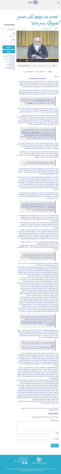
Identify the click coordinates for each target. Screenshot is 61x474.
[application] (37, 46)
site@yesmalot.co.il (22, 469)
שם (57, 433)
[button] (37, 46)
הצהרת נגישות (40, 469)
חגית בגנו (36, 470)
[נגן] (56, 60)
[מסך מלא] (18, 60)
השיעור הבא (29, 72)
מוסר (55, 28)
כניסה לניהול (12, 469)
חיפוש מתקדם (9, 51)
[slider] (39, 60)
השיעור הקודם (39, 72)
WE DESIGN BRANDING (25, 470)
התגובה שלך (54, 420)
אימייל (56, 439)
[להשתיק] (20, 60)
